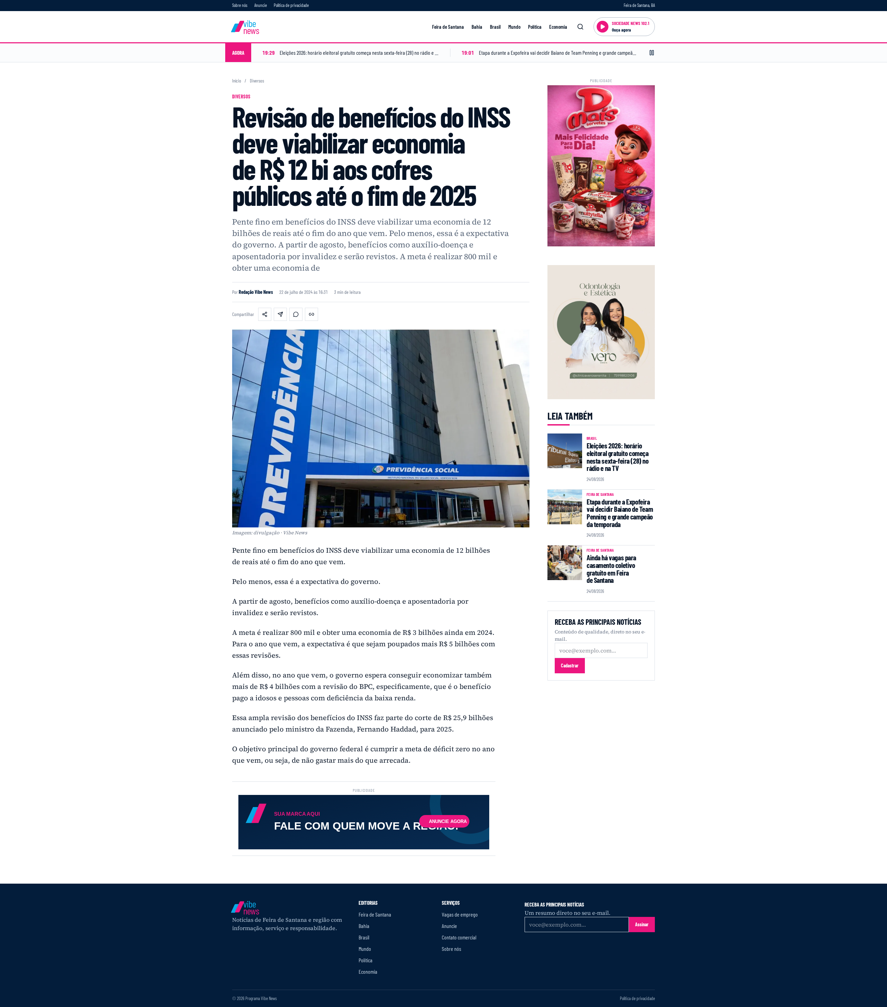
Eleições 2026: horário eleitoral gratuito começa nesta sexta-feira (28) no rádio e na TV (618, 456)
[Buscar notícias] (580, 26)
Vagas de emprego (460, 914)
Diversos (257, 80)
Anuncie (260, 5)
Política (535, 27)
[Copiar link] (311, 314)
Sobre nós (239, 5)
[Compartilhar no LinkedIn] (280, 314)
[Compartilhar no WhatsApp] (295, 314)
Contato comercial (459, 937)
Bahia (477, 27)
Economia (558, 27)
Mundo (514, 27)
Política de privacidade (291, 5)
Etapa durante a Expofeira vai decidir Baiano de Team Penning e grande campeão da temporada (620, 512)
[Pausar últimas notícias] (652, 53)
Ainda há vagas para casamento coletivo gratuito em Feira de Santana (611, 568)
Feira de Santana (448, 27)
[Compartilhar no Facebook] (264, 314)
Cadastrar (570, 665)
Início (236, 80)
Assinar (642, 924)
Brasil (495, 27)
